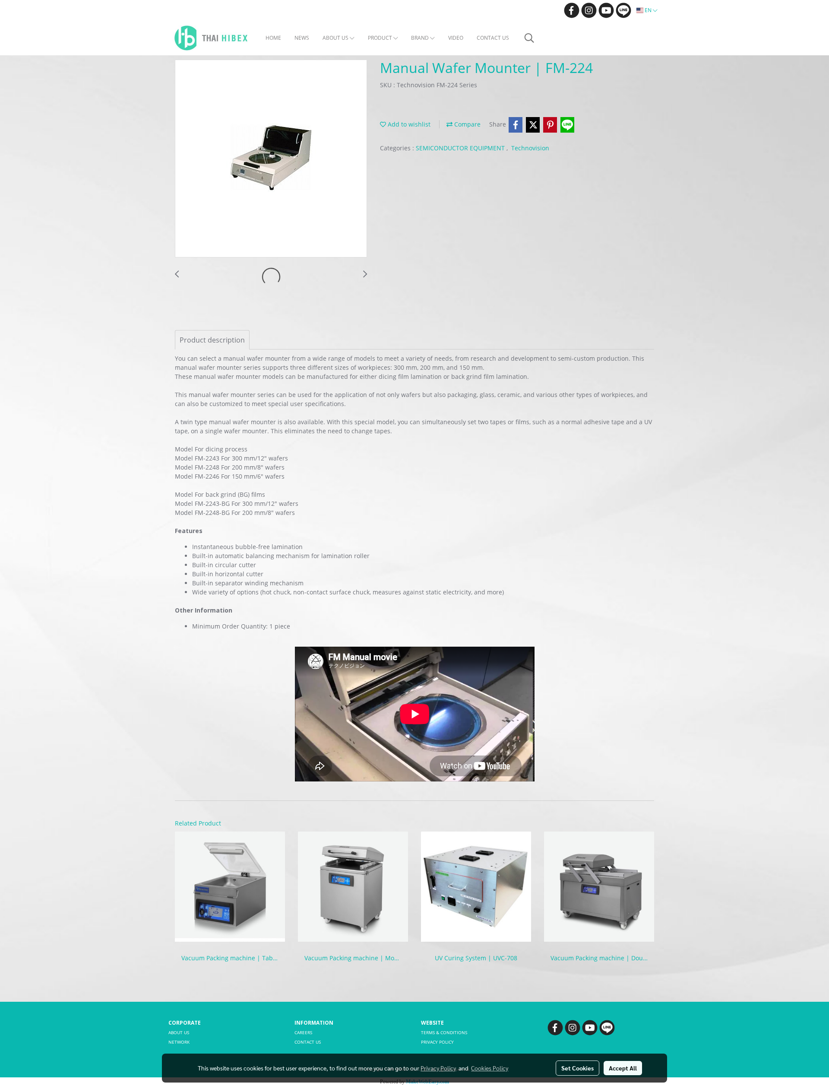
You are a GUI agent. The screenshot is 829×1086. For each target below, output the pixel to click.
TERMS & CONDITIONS (444, 1032)
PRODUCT (380, 37)
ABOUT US (336, 37)
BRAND (420, 37)
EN (648, 10)
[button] (529, 38)
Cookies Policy (489, 1068)
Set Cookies (577, 1068)
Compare (466, 124)
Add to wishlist (408, 124)
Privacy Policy (438, 1068)
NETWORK (179, 1042)
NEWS (301, 37)
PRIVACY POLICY (437, 1042)
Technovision (530, 148)
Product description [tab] (212, 340)
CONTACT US (493, 37)
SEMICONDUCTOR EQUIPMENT (461, 148)
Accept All (623, 1068)
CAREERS (303, 1032)
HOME (273, 37)
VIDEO (455, 37)
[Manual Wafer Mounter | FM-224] (271, 159)
